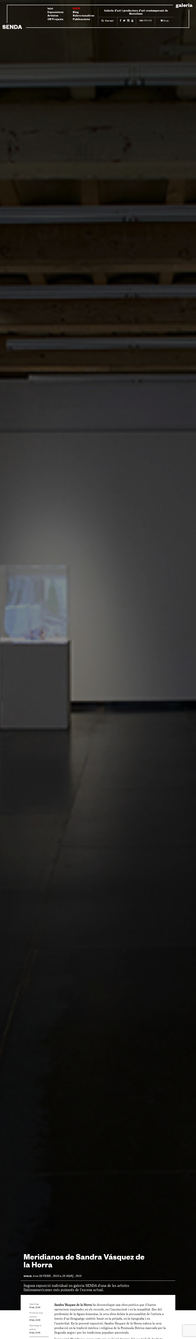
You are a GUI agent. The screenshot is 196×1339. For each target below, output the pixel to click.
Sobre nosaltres (83, 16)
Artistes (52, 16)
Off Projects (55, 19)
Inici (50, 9)
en (145, 21)
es (150, 21)
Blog (76, 12)
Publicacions (81, 19)
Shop (76, 9)
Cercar (109, 21)
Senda (12, 28)
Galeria (184, 6)
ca (141, 21)
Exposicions (55, 12)
